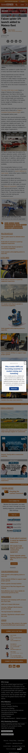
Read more (14, 388)
